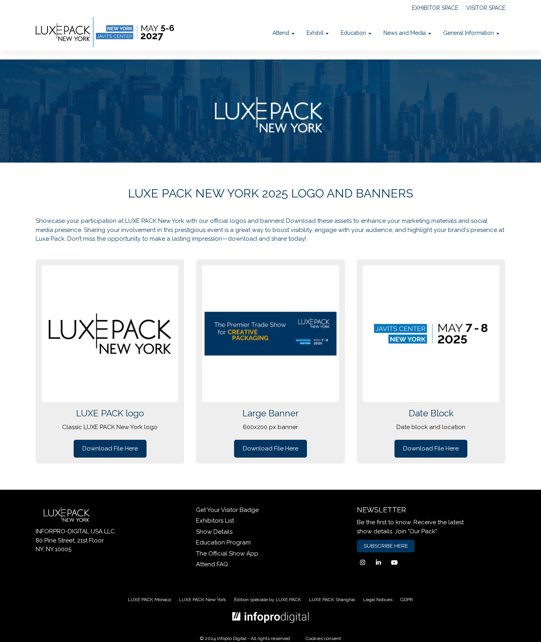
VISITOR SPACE (485, 8)
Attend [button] (281, 33)
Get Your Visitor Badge (227, 510)
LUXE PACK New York (202, 599)
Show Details (214, 531)
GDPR (406, 599)
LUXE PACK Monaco (149, 599)
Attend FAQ (212, 564)
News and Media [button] (405, 33)
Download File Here (110, 448)
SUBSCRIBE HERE (386, 545)
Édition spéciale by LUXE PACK (267, 599)
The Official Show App (227, 553)
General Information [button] (469, 33)
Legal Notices (377, 599)
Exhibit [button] (316, 33)
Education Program (223, 542)
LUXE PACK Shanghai (332, 599)
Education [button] (354, 33)
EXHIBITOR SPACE (435, 8)
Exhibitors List (215, 520)
